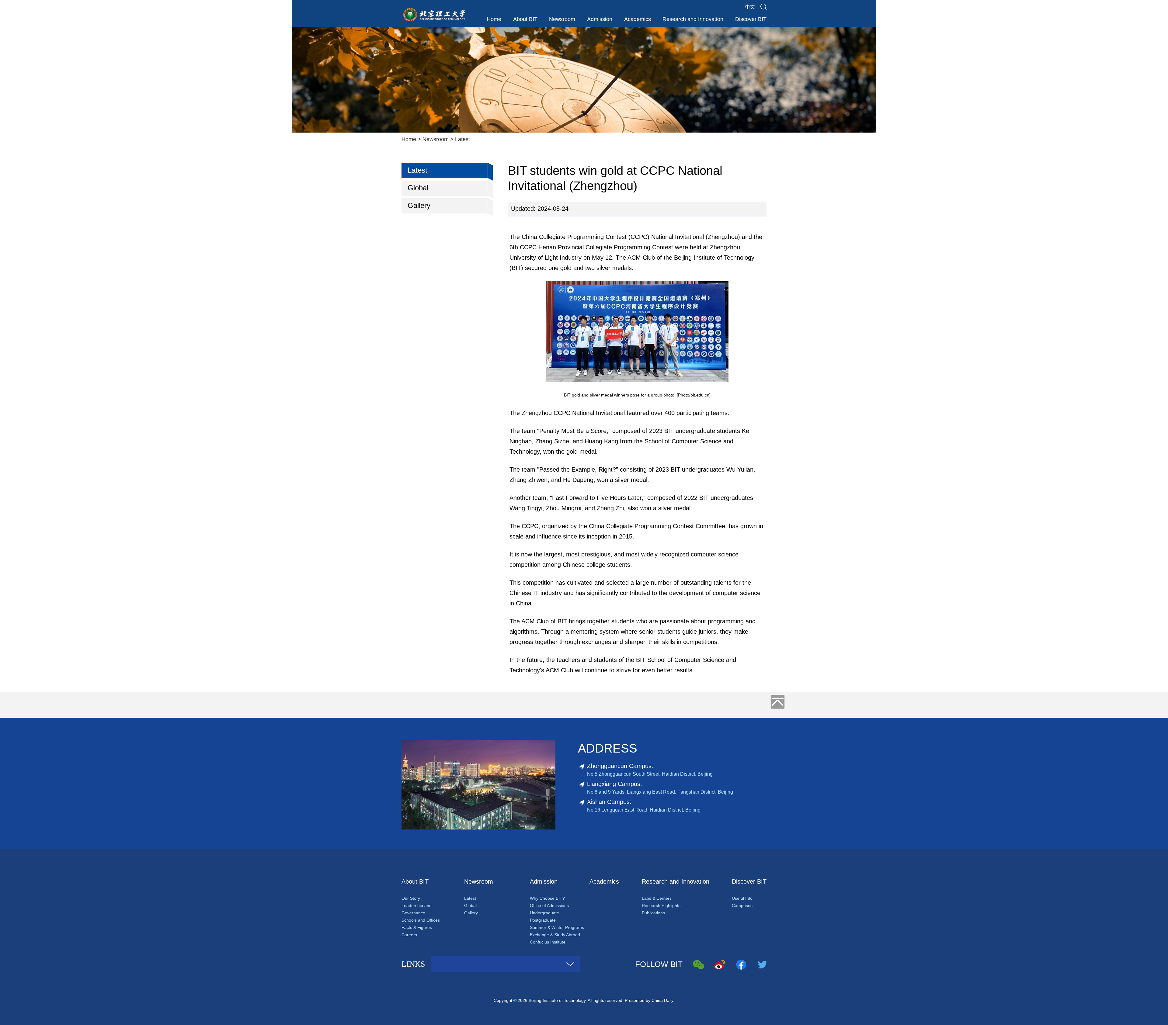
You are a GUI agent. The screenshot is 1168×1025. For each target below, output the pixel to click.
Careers (409, 934)
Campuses (742, 905)
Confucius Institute (547, 942)
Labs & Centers (657, 898)
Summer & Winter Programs (557, 927)
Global (418, 188)
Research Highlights (661, 905)
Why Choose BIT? (547, 898)
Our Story (410, 898)
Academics (637, 19)
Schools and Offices (420, 920)
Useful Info (742, 898)
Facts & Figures (416, 927)
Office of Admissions (549, 905)
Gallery (419, 205)
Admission (599, 19)
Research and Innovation (692, 19)
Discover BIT (750, 19)
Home (494, 19)
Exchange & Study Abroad (555, 934)
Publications (653, 912)
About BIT (525, 19)
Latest (462, 139)
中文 (750, 6)
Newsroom (562, 19)
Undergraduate (544, 912)
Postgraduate (543, 920)
